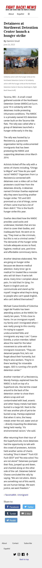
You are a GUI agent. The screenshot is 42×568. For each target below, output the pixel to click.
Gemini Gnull (13, 41)
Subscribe (28, 543)
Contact (15, 543)
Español (20, 14)
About (11, 14)
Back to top (24, 559)
